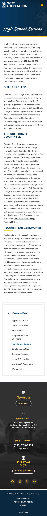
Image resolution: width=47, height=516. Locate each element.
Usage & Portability (20, 359)
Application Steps (20, 320)
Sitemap (23, 505)
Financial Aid (17, 330)
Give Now (23, 403)
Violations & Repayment (23, 364)
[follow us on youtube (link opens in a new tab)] (34, 481)
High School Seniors (21, 344)
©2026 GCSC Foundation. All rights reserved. (23, 494)
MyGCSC (25, 61)
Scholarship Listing (20, 349)
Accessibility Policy (23, 502)
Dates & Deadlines (20, 325)
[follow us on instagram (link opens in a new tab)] (20, 481)
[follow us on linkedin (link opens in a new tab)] (27, 481)
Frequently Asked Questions (20, 337)
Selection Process (20, 354)
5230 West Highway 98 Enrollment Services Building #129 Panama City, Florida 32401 (23, 424)
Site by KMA (23, 512)
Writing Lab (17, 369)
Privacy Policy (24, 499)
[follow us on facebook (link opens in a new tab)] (12, 481)
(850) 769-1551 (23, 445)
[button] (42, 4)
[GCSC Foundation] (14, 4)
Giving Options (23, 471)
